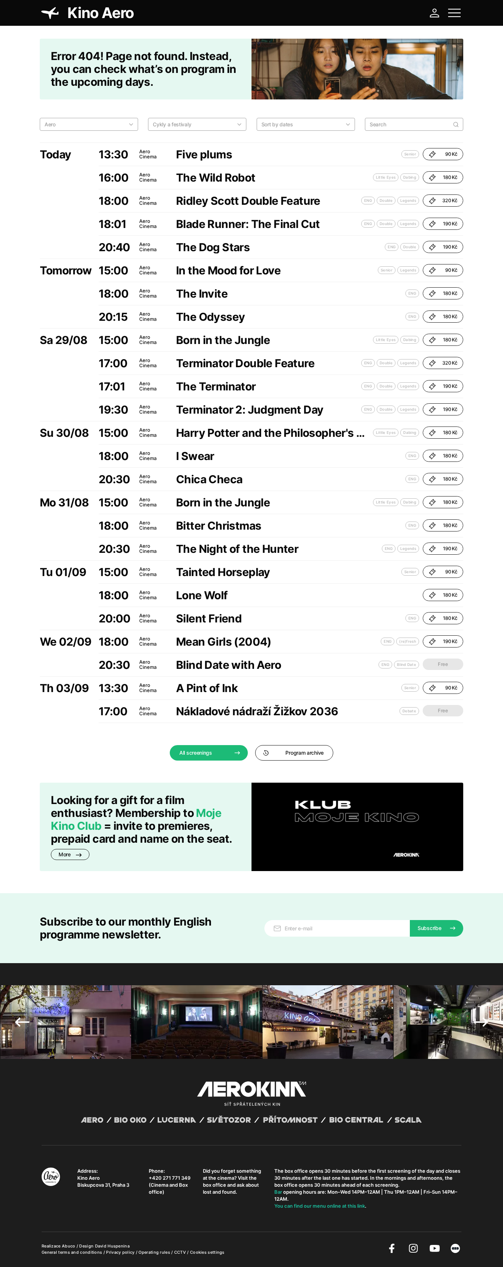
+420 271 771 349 (169, 1178)
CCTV (180, 1252)
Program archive (304, 753)
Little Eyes (385, 177)
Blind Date (406, 664)
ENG (368, 200)
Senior (410, 154)
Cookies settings (207, 1252)
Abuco (68, 1246)
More (65, 854)
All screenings (195, 753)
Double (386, 200)
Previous (22, 1022)
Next (481, 1022)
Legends (408, 200)
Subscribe (429, 928)
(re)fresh (407, 641)
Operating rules (154, 1252)
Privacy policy (121, 1252)
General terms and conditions (72, 1252)
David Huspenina (112, 1246)
